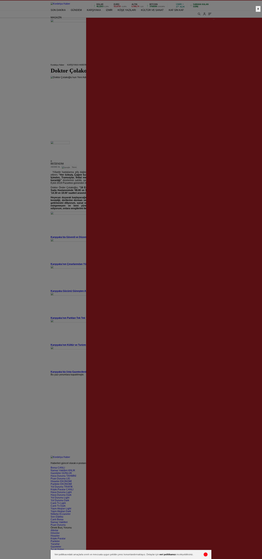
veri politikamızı (167, 554)
